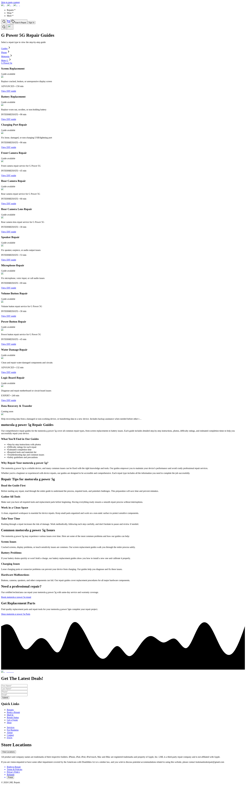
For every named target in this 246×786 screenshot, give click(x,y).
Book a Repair (13, 712)
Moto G (4, 60)
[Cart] (8, 22)
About (10, 732)
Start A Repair (20, 23)
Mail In (10, 715)
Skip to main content (10, 2)
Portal (10, 777)
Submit (5, 698)
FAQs (9, 737)
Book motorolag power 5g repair (16, 597)
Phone (4, 52)
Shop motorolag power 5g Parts (15, 614)
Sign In (31, 23)
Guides (4, 48)
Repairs (10, 710)
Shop (9, 722)
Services (10, 727)
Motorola (5, 56)
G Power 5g (6, 63)
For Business (13, 730)
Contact (10, 735)
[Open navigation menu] (10, 27)
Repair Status (13, 717)
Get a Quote (12, 720)
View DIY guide (8, 91)
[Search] (4, 21)
